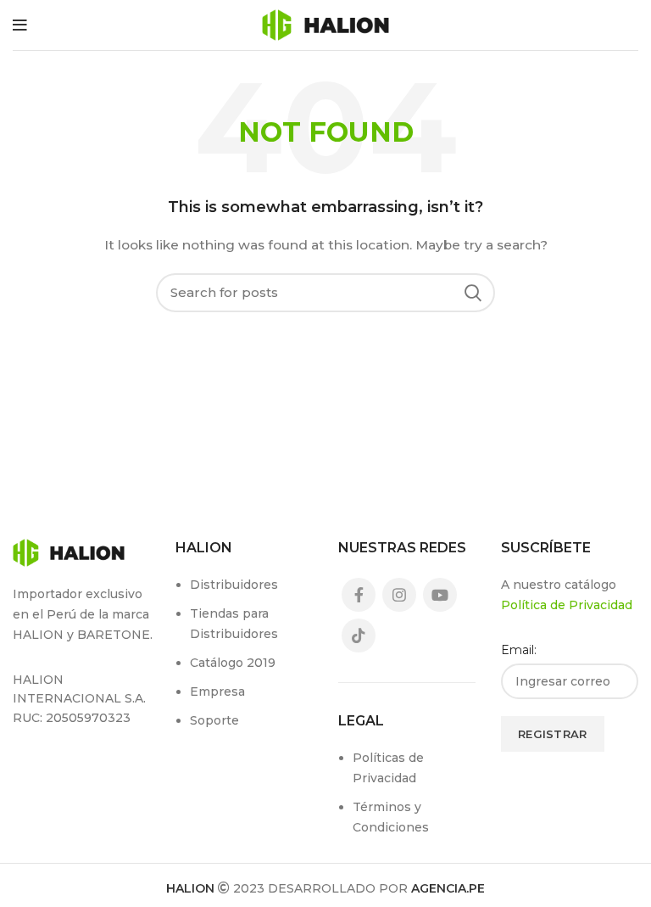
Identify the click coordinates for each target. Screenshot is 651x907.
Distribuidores (234, 584)
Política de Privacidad (566, 605)
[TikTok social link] (359, 635)
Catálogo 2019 (232, 662)
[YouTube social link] (440, 595)
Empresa (217, 691)
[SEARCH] (472, 292)
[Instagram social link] (399, 595)
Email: (519, 650)
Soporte (214, 720)
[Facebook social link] (359, 595)
